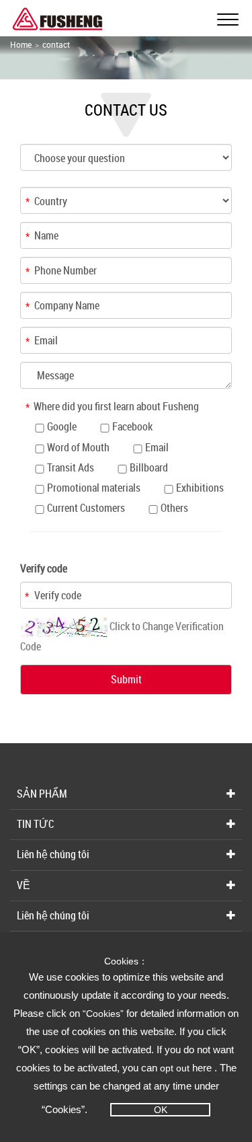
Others (174, 507)
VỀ (23, 885)
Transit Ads (70, 467)
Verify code (43, 568)
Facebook (132, 426)
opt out (175, 1068)
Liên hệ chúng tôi (53, 854)
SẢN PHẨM (42, 793)
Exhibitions (200, 487)
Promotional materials (93, 487)
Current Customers (86, 507)
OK (160, 1109)
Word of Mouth (78, 447)
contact (56, 44)
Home (21, 44)
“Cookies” (104, 1013)
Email (157, 447)
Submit (126, 679)
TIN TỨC (35, 823)
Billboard (149, 467)
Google (62, 426)
